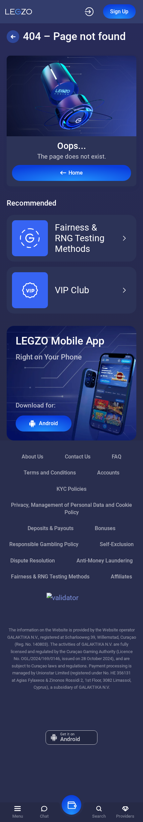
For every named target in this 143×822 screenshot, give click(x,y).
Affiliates (121, 576)
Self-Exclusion (117, 544)
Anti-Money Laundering (104, 560)
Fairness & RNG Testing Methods (79, 238)
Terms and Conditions (50, 472)
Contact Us (77, 456)
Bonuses (105, 528)
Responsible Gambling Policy (43, 544)
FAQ (116, 456)
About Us (32, 456)
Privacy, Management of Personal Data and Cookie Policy (71, 508)
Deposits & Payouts (50, 528)
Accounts (108, 472)
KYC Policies (71, 489)
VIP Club (72, 290)
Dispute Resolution (32, 560)
